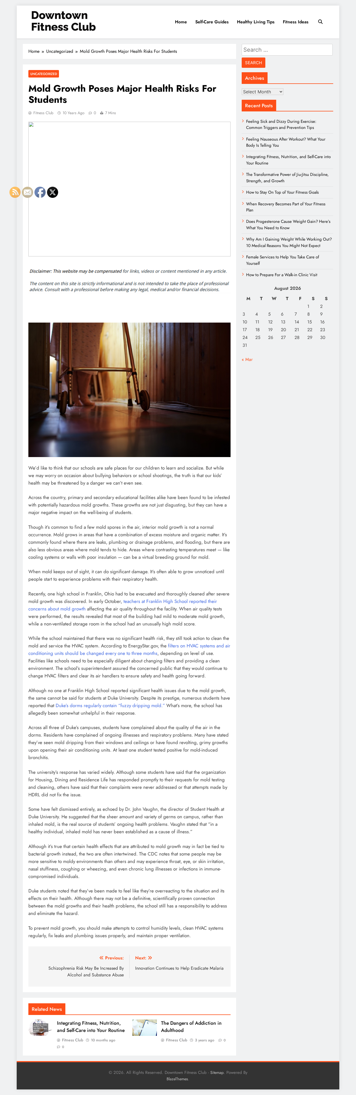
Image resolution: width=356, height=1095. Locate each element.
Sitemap (217, 1072)
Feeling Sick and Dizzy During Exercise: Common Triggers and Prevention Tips (281, 124)
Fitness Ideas (295, 22)
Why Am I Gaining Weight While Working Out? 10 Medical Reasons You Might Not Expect (289, 242)
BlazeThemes (177, 1079)
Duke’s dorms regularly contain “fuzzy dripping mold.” (110, 705)
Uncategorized (43, 73)
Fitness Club (43, 113)
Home (181, 22)
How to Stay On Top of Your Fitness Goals (282, 192)
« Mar (247, 359)
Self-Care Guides (212, 22)
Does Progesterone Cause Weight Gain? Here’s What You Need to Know (288, 224)
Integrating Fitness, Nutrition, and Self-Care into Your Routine (91, 1026)
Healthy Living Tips (256, 22)
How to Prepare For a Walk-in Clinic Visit (281, 275)
